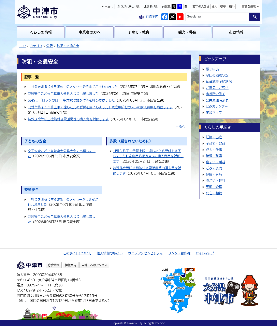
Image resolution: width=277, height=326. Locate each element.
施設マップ (214, 112)
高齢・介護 (214, 186)
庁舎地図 (53, 265)
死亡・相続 (214, 193)
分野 (49, 45)
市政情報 (236, 32)
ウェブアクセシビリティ (145, 253)
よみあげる (151, 6)
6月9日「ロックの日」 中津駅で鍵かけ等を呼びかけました (71, 100)
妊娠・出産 (214, 137)
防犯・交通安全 (68, 45)
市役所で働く (215, 94)
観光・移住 (187, 32)
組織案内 (70, 265)
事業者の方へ (90, 32)
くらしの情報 (41, 32)
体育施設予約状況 (219, 81)
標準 (223, 6)
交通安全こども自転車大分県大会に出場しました (63, 93)
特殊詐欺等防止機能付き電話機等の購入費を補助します (68, 119)
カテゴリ (36, 45)
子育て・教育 (138, 32)
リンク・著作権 (179, 253)
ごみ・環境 (214, 168)
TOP (22, 45)
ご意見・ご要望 (217, 87)
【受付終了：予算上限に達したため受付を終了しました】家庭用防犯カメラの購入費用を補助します (100, 107)
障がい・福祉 (215, 180)
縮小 (232, 6)
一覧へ (180, 126)
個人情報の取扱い (110, 253)
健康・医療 (214, 174)
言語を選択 (249, 6)
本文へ (109, 6)
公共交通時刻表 (217, 100)
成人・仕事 (214, 149)
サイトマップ (205, 253)
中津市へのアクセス (94, 265)
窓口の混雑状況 (217, 75)
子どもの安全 (35, 141)
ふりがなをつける (128, 6)
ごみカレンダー (217, 106)
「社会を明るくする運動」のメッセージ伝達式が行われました (73, 86)
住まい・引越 (215, 162)
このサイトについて (77, 253)
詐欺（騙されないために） (131, 141)
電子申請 (212, 69)
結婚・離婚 (214, 155)
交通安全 (31, 189)
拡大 (214, 6)
